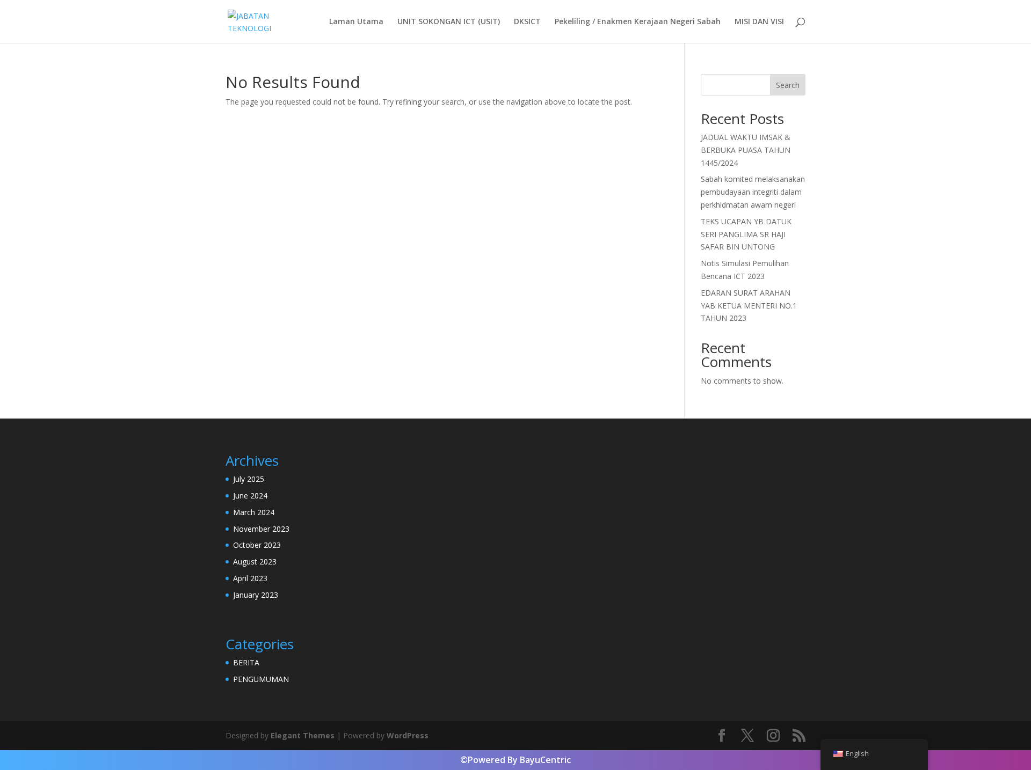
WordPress (408, 735)
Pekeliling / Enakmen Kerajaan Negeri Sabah (638, 22)
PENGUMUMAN (261, 679)
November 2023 (261, 529)
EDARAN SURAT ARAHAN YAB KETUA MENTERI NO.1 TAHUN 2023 (749, 306)
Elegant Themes (303, 735)
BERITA (246, 662)
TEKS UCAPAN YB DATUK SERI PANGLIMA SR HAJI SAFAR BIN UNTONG (746, 234)
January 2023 (255, 595)
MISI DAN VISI (759, 22)
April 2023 (250, 578)
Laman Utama (356, 22)
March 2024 (253, 512)
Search (788, 85)
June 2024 (250, 495)
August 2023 (255, 561)
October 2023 (257, 545)
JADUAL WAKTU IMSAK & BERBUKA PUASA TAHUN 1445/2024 (745, 150)
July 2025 (248, 479)
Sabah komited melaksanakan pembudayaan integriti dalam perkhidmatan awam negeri (753, 192)
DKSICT (527, 22)
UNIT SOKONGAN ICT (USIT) (448, 22)
